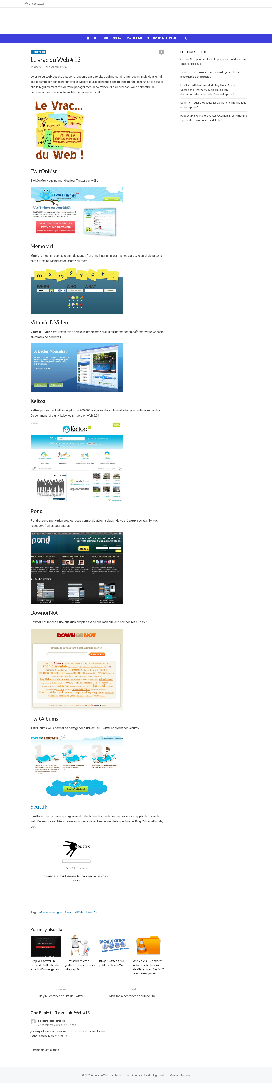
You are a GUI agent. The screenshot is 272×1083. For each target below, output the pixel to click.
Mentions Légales (180, 1075)
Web (80, 912)
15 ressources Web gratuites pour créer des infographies (80, 965)
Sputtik (39, 806)
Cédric (37, 66)
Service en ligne (51, 912)
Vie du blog (150, 1075)
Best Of (163, 1075)
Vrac (69, 912)
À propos (136, 1075)
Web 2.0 (93, 912)
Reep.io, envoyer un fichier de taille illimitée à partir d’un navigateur (45, 965)
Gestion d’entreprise (161, 38)
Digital (117, 38)
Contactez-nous (119, 1075)
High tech (101, 38)
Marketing (134, 38)
